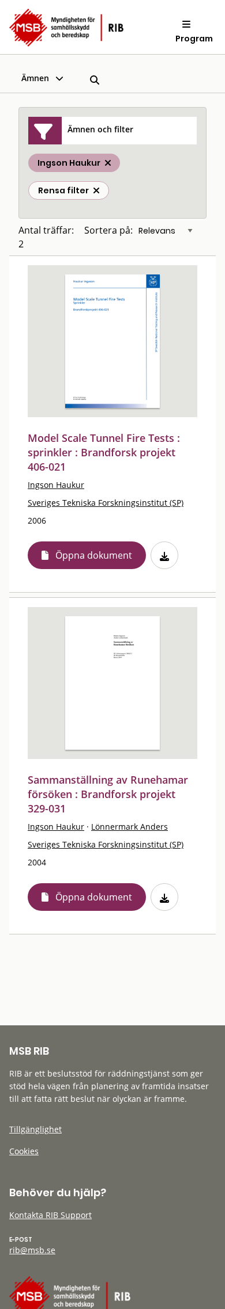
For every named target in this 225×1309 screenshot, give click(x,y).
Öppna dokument (93, 555)
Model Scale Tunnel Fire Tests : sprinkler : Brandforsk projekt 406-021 (104, 452)
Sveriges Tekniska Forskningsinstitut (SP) (105, 502)
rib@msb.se (32, 1250)
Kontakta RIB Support (50, 1214)
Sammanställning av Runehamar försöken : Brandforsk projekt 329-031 (108, 794)
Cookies (24, 1151)
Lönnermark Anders (129, 826)
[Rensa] (96, 190)
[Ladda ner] (164, 555)
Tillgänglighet (35, 1129)
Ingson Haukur (56, 484)
